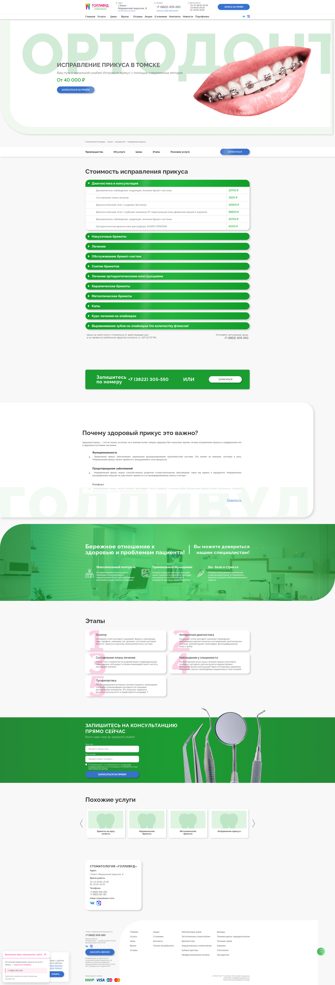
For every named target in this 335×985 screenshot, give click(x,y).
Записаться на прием (112, 774)
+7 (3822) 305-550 (169, 7)
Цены (113, 16)
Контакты (175, 16)
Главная (90, 16)
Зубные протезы (190, 950)
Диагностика (188, 941)
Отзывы (138, 16)
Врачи (125, 16)
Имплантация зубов (192, 932)
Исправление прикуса (105, 831)
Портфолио (202, 16)
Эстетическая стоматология (196, 936)
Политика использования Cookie (236, 980)
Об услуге (119, 152)
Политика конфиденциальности (237, 978)
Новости (188, 16)
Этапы (156, 152)
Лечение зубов (224, 941)
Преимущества (94, 152)
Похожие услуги (180, 152)
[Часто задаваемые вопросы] (321, 951)
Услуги (101, 16)
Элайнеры (147, 831)
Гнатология (222, 950)
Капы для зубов (188, 831)
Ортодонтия (223, 955)
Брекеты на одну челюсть (229, 832)
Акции (148, 16)
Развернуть (234, 500)
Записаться (235, 152)
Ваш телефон (90, 754)
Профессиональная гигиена (196, 955)
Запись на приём (233, 7)
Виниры (221, 932)
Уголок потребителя (163, 945)
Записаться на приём (76, 89)
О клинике (161, 16)
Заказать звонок (100, 952)
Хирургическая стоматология (196, 945)
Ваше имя (89, 744)
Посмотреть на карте (127, 11)
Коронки (221, 945)
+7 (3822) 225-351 (98, 894)
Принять (55, 974)
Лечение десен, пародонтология (233, 936)
